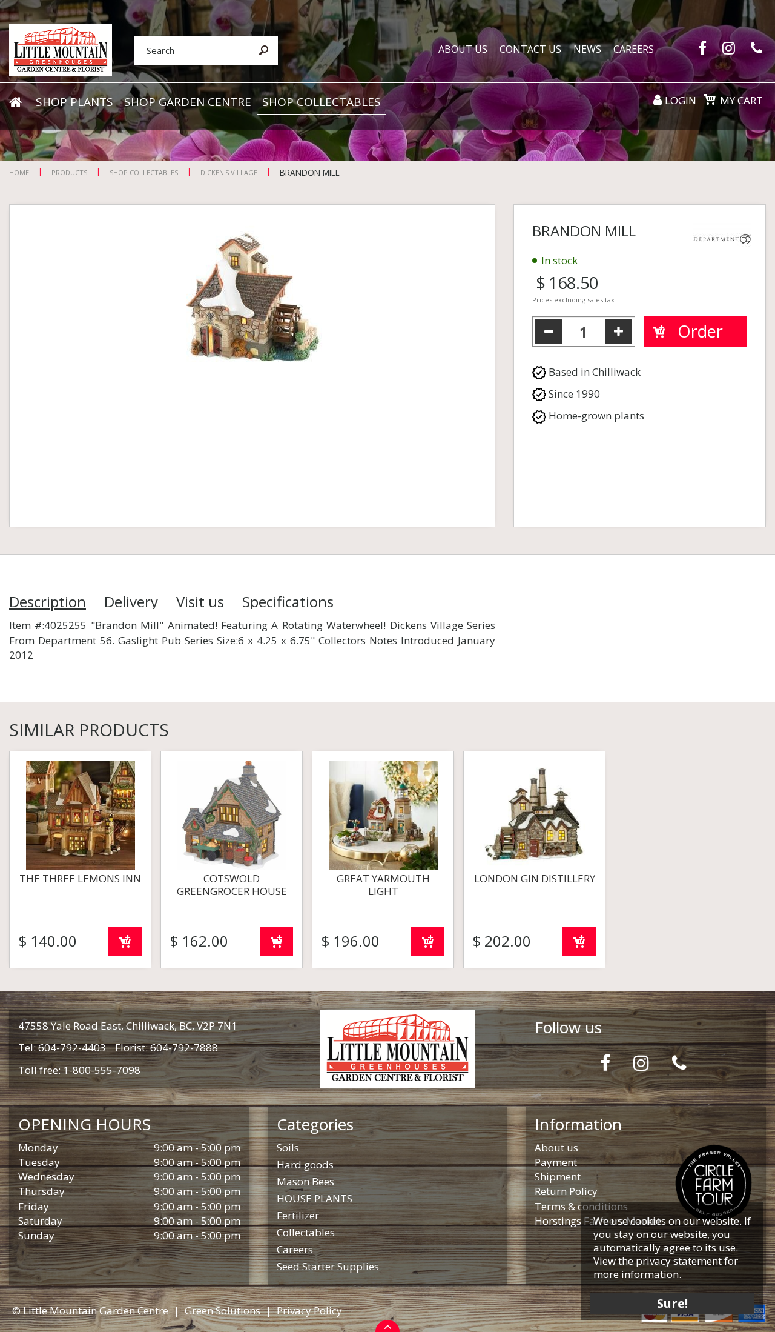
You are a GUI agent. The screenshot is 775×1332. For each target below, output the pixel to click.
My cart (741, 100)
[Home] (15, 102)
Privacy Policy (309, 1310)
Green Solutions (222, 1310)
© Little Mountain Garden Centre (90, 1310)
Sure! (672, 1303)
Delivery (131, 601)
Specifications (288, 601)
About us (556, 1147)
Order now (125, 941)
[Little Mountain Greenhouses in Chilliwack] (60, 49)
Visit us (200, 601)
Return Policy (566, 1191)
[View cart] (710, 99)
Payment (556, 1162)
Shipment (558, 1177)
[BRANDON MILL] (252, 365)
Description (47, 601)
